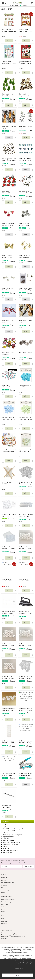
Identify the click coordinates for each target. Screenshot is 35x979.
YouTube (3, 926)
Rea (2, 887)
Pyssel (3, 911)
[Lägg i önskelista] (15, 40)
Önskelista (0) (5, 890)
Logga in (3, 892)
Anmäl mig (28, 866)
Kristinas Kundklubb (6, 877)
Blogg (2, 918)
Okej (17, 975)
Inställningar (17, 968)
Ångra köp (4, 885)
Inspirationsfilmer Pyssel (8, 899)
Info (8, 137)
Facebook (4, 921)
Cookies (3, 907)
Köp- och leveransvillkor (7, 882)
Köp (8, 40)
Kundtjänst (4, 880)
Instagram (4, 923)
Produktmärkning (6, 902)
